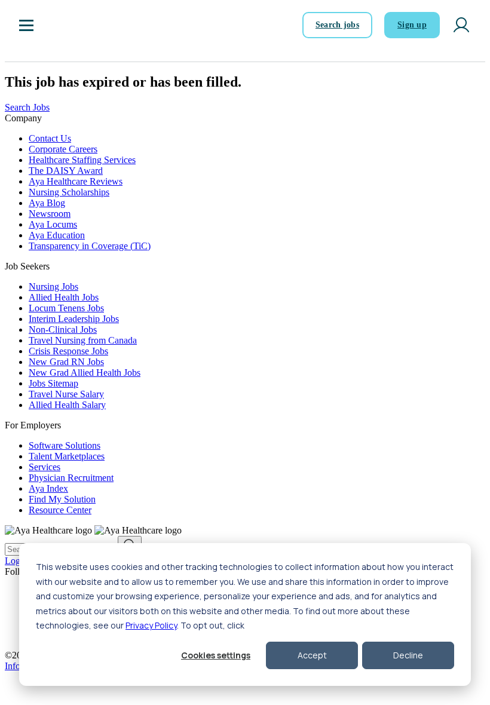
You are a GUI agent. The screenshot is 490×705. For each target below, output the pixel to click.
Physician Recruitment (71, 478)
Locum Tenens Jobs (66, 308)
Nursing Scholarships (69, 192)
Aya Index (48, 488)
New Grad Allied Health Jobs (84, 372)
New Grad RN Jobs (66, 362)
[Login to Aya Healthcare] (461, 25)
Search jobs (337, 24)
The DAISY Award (66, 170)
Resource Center (60, 510)
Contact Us (50, 138)
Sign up (412, 24)
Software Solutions (64, 445)
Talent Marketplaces (67, 456)
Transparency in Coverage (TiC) (90, 246)
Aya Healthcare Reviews (75, 181)
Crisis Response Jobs (68, 351)
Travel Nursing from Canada (83, 340)
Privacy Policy (151, 625)
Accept (312, 655)
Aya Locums (53, 224)
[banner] (76, 25)
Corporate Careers (63, 149)
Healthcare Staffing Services (82, 160)
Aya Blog (47, 203)
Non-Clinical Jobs (63, 329)
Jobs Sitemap (53, 383)
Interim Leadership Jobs (74, 319)
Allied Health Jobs (64, 297)
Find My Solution (62, 499)
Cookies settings (215, 655)
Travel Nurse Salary (66, 394)
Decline (408, 655)
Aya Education (57, 235)
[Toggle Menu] (26, 25)
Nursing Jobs (53, 286)
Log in (17, 561)
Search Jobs (27, 107)
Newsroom (50, 214)
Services (44, 467)
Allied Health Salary (67, 405)
